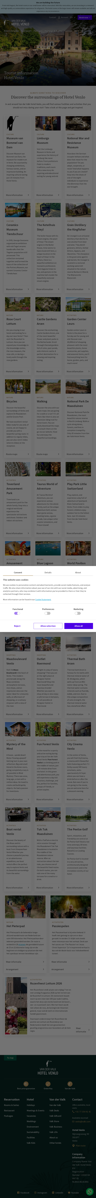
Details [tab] (48, 572)
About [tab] (78, 572)
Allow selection (48, 625)
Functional (18, 609)
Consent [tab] (18, 572)
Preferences (48, 609)
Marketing (78, 609)
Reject (17, 625)
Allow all (78, 625)
